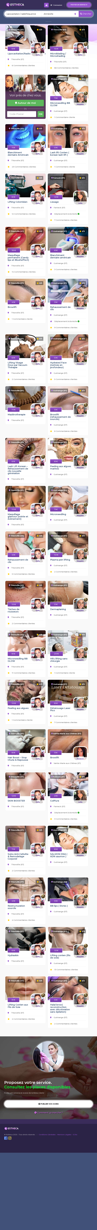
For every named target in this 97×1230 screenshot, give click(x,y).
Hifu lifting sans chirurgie (58, 659)
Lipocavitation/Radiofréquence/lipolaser (30, 53)
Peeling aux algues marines (60, 467)
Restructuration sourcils (16, 907)
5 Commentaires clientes (65, 379)
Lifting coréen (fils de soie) (60, 956)
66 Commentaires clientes (66, 68)
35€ (56, 302)
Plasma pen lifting (60, 559)
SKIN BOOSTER (16, 801)
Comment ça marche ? (50, 1112)
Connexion (57, 5)
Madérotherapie (16, 414)
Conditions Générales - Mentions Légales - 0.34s (58, 1134)
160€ (56, 49)
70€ (56, 98)
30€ (56, 604)
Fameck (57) (59, 207)
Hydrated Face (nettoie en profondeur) (58, 365)
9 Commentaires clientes (65, 327)
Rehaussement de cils (60, 308)
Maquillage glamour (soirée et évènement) (18, 516)
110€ (14, 410)
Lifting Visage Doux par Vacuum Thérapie (17, 365)
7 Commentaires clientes (65, 220)
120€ (56, 197)
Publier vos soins (49, 1104)
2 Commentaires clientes (23, 379)
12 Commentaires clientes (23, 214)
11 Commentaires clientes (23, 673)
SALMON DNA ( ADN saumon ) (58, 855)
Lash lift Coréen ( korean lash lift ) (59, 153)
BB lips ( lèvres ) (59, 906)
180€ (14, 250)
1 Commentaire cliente (64, 117)
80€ (13, 197)
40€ (13, 302)
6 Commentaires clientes (23, 65)
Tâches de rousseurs (13, 610)
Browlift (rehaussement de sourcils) (60, 417)
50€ (56, 148)
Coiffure (54, 801)
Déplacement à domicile (66, 214)
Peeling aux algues (18, 708)
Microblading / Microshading (58, 54)
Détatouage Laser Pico (60, 709)
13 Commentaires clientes (66, 969)
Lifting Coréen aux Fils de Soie (18, 1005)
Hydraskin (13, 955)
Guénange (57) (60, 111)
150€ (56, 555)
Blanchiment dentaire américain (60, 256)
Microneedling (58, 514)
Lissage (54, 202)
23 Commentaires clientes (23, 167)
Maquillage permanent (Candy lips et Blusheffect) (18, 257)
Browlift (12, 307)
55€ (56, 1000)
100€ (14, 509)
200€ (56, 654)
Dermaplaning (58, 609)
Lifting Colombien (17, 202)
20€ (56, 796)
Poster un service (78, 5)
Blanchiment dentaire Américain (18, 153)
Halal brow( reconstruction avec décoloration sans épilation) (60, 1008)
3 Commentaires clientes (65, 269)
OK (41, 114)
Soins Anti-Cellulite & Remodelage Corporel (18, 856)
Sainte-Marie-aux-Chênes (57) (67, 763)
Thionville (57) (17, 59)
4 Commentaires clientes (23, 920)
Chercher (86, 14)
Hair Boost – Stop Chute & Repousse (18, 758)
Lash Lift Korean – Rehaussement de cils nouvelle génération (18, 470)
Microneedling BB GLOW (60, 104)
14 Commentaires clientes (23, 272)
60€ (13, 49)
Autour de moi (26, 103)
